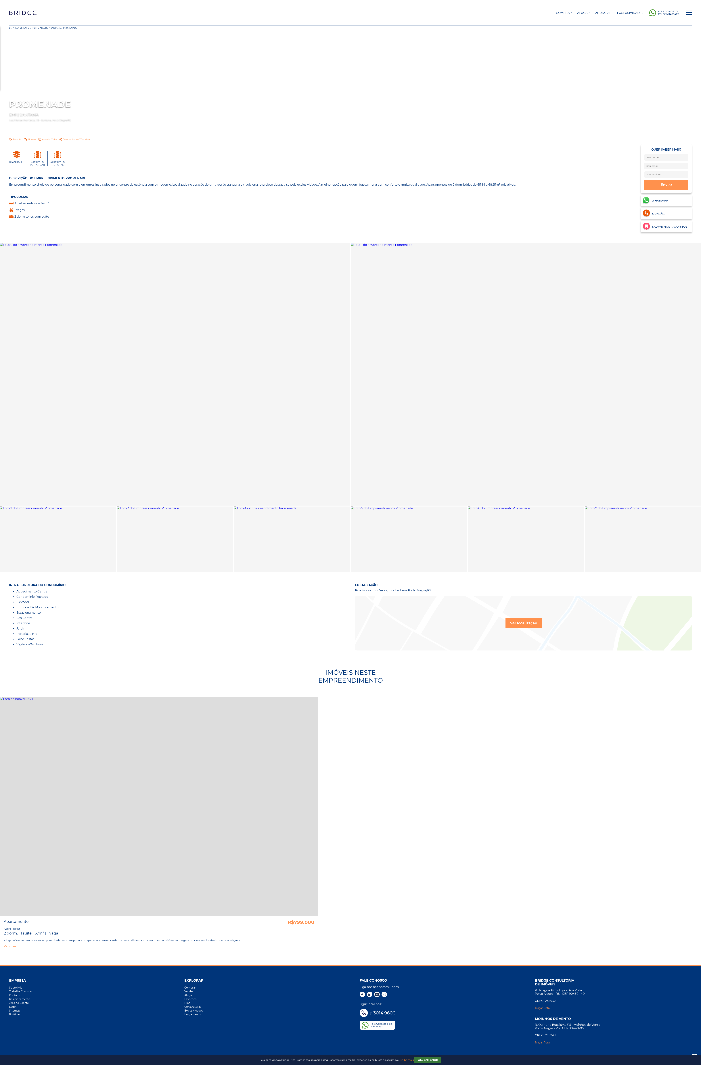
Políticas (14, 1014)
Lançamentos (193, 1014)
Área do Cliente (19, 1003)
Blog (187, 1003)
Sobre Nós (15, 987)
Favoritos (190, 999)
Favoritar (17, 139)
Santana (56, 28)
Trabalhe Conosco (20, 991)
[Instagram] (384, 995)
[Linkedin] (369, 995)
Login (12, 1006)
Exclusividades (630, 13)
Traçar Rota (542, 1008)
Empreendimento (19, 28)
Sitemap (14, 1010)
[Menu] (689, 13)
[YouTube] (377, 995)
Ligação (32, 139)
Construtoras (192, 1006)
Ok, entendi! (428, 1059)
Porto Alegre (40, 28)
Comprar (564, 13)
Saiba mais (407, 1060)
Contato (14, 995)
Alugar (583, 13)
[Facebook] (362, 995)
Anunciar (603, 13)
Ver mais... (11, 946)
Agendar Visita (49, 139)
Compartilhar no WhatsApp (76, 139)
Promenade (70, 28)
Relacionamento (19, 999)
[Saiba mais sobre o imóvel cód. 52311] (159, 806)
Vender (188, 991)
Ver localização (523, 623)
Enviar (666, 185)
